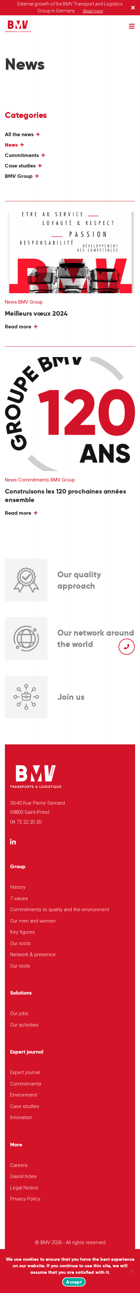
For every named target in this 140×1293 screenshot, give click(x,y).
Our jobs (19, 1013)
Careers (19, 1165)
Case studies (20, 165)
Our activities (24, 1025)
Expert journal (25, 1072)
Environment (23, 1095)
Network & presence (33, 954)
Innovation (21, 1117)
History (17, 887)
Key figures (22, 932)
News (11, 144)
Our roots (20, 943)
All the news (19, 134)
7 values (19, 898)
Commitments (22, 155)
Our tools (20, 966)
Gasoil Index (23, 1176)
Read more (93, 10)
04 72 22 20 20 (25, 822)
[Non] (132, 1271)
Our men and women (33, 921)
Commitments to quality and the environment (59, 909)
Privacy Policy (25, 1199)
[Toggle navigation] (132, 26)
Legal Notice (24, 1188)
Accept (74, 1282)
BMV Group (19, 176)
